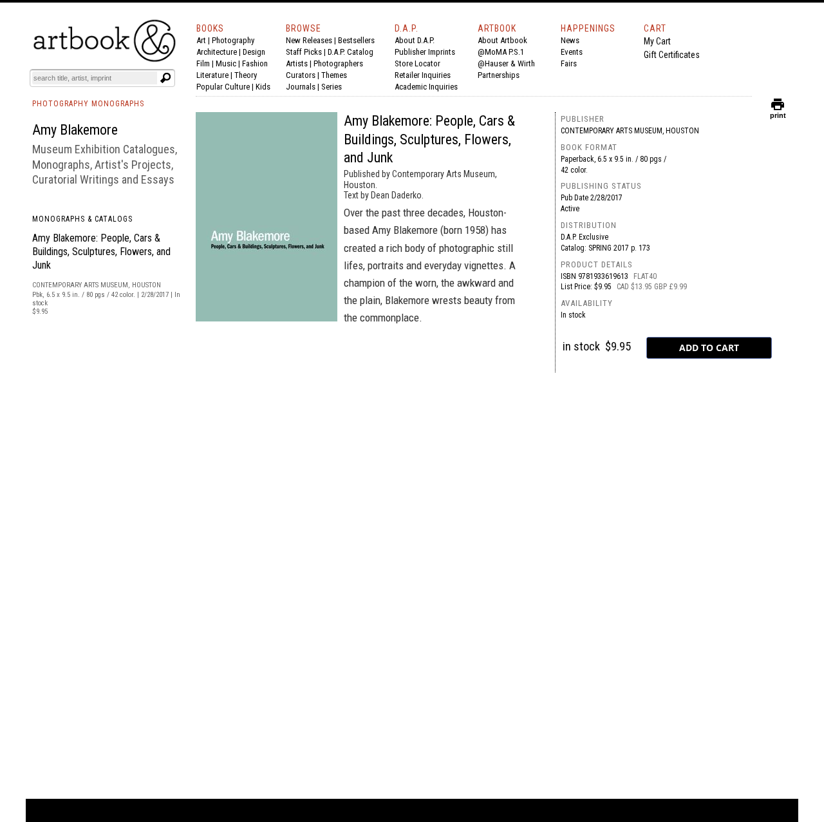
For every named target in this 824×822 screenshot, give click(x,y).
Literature (212, 75)
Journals (300, 86)
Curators (300, 75)
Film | (206, 63)
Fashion (255, 63)
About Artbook (502, 40)
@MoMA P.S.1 (501, 52)
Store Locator (417, 63)
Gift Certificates (672, 55)
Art (201, 40)
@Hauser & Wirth (506, 63)
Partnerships (499, 75)
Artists (297, 63)
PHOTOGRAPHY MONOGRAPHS (88, 103)
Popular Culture (223, 86)
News (570, 40)
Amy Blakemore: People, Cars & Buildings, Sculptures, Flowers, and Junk (101, 251)
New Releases (309, 40)
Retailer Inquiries (423, 75)
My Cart (657, 41)
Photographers (338, 63)
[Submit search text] (165, 78)
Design (254, 52)
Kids (263, 86)
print (778, 112)
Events (572, 52)
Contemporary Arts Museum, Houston (630, 130)
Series (331, 86)
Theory (245, 75)
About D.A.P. (415, 40)
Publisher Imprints (425, 52)
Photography (233, 40)
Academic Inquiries (426, 86)
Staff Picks (304, 52)
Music (226, 63)
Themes (334, 75)
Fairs (569, 63)
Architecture (216, 52)
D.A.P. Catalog (350, 52)
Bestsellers (356, 40)
